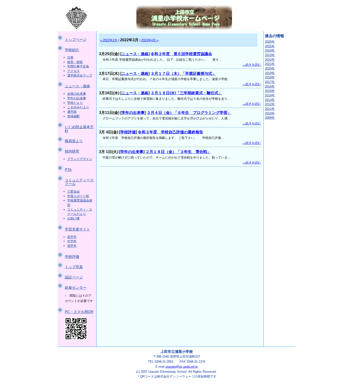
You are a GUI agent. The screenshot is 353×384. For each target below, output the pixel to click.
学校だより (75, 103)
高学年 (72, 237)
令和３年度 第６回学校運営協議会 (181, 54)
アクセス (73, 71)
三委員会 (73, 191)
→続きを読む (251, 64)
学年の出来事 (76, 98)
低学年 (72, 246)
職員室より (74, 141)
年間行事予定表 (78, 66)
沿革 (70, 57)
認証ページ (74, 277)
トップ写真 (74, 267)
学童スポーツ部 (78, 196)
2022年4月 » (149, 40)
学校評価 (72, 257)
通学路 (72, 111)
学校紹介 (72, 50)
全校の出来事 (76, 93)
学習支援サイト (77, 229)
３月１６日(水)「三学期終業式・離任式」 (186, 93)
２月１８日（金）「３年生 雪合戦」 (178, 152)
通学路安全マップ (79, 75)
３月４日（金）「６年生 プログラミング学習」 (189, 113)
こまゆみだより (78, 107)
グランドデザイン (79, 159)
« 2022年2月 (108, 40)
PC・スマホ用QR (79, 312)
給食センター (75, 287)
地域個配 (73, 116)
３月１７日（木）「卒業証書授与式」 (183, 73)
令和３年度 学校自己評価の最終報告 (170, 132)
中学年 (72, 241)
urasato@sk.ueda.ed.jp (181, 366)
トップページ (75, 39)
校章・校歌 (75, 62)
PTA (68, 170)
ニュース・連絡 (77, 86)
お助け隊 (73, 218)
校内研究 (72, 151)
